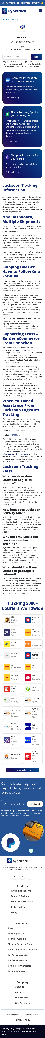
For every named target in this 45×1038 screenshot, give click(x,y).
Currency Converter (17, 971)
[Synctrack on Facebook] (15, 876)
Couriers (15, 19)
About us (19, 986)
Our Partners (21, 997)
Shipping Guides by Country (21, 944)
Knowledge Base (16, 933)
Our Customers (22, 1003)
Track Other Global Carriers (22, 770)
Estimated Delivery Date (22, 901)
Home (5, 19)
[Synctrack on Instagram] (30, 876)
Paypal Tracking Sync (21, 890)
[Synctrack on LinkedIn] (22, 876)
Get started (11, 97)
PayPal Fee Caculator (18, 955)
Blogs (10, 928)
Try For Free (11, 141)
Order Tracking (18, 907)
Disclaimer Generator (18, 960)
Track (36, 56)
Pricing (14, 912)
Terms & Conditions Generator (22, 949)
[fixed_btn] (42, 1031)
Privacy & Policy (22, 1019)
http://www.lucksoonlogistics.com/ (23, 49)
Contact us (20, 992)
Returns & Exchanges (21, 896)
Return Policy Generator (19, 965)
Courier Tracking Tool (18, 938)
